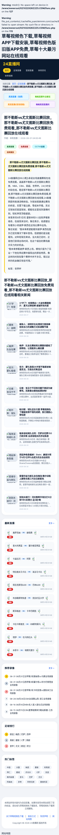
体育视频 (9, 76)
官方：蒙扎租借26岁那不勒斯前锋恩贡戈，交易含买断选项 (35, 368)
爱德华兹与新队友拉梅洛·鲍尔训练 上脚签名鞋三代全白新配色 (35, 477)
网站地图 (6, 833)
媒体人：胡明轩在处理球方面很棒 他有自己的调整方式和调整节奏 (34, 325)
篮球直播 (29, 70)
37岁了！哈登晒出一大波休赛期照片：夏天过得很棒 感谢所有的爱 (35, 304)
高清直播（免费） (16, 96)
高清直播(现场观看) (16, 104)
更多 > (51, 523)
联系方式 (32, 816)
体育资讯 (42, 70)
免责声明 (44, 816)
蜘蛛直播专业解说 (42, 96)
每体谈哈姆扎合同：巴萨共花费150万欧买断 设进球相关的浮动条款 (35, 434)
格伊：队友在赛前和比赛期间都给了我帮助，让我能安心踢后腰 (35, 347)
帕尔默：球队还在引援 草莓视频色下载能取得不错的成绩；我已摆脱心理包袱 (35, 412)
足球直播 (17, 70)
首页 (7, 70)
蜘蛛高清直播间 (42, 104)
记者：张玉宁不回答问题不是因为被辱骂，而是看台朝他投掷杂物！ (35, 389)
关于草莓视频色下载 (14, 816)
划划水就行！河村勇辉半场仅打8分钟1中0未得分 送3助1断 (35, 498)
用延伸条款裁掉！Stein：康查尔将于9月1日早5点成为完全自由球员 (35, 456)
